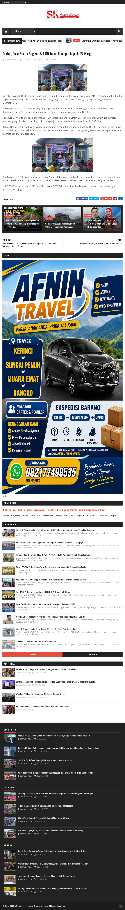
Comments (92, 654)
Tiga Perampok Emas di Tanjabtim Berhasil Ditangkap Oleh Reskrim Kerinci (46, 875)
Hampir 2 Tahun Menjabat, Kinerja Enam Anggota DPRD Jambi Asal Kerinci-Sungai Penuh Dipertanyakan (100, 223)
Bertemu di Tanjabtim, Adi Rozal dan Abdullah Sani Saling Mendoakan (42, 706)
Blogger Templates (57, 906)
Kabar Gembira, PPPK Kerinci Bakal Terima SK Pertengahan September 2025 (45, 604)
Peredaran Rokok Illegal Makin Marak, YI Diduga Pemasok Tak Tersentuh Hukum (46, 669)
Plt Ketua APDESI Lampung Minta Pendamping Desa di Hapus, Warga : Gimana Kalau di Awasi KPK (54, 735)
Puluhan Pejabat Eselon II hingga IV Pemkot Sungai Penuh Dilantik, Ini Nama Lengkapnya (49, 542)
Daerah (52, 59)
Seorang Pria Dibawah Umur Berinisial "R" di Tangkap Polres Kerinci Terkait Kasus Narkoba (53, 888)
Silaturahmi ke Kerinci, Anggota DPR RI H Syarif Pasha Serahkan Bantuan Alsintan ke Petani (51, 579)
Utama (51, 41)
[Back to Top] (121, 906)
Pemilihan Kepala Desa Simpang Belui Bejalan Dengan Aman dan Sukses (45, 760)
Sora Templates (42, 906)
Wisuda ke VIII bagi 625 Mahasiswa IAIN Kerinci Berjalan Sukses (40, 694)
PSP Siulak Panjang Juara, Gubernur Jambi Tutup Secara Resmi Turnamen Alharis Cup (50, 830)
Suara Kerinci (21, 906)
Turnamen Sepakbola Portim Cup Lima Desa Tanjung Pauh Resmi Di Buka (45, 805)
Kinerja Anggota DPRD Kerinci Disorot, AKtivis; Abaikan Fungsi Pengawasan (60, 225)
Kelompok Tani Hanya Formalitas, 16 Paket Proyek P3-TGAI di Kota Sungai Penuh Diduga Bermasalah (54, 554)
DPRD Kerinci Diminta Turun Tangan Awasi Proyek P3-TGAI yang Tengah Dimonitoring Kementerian (22, 223)
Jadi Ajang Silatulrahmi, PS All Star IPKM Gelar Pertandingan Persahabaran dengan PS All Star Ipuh (55, 793)
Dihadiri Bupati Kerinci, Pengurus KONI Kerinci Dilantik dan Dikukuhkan (44, 818)
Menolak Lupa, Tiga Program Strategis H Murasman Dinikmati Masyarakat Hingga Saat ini (50, 616)
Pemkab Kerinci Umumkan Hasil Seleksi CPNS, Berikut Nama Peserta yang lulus (46, 629)
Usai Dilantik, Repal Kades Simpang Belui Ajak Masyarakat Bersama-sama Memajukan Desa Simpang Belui (58, 747)
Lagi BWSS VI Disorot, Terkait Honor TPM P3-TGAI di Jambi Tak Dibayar (43, 591)
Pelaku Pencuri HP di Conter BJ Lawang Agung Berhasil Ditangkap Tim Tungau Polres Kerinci (53, 863)
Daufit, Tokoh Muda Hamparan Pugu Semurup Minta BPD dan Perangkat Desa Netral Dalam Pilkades (56, 772)
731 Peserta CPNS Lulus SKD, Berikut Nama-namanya (36, 641)
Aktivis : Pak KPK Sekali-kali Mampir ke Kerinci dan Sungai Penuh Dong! (84, 40)
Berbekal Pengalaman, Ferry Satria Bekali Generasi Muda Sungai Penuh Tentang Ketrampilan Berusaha (55, 681)
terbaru (32, 654)
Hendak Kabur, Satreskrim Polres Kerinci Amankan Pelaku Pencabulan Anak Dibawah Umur (52, 851)
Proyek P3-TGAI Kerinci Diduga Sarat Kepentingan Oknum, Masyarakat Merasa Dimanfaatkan (51, 567)
